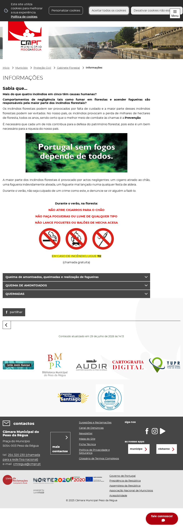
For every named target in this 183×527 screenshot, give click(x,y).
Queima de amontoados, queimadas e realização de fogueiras (52, 277)
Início (6, 68)
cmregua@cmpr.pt (27, 464)
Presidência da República (125, 481)
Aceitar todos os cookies (109, 10)
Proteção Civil (42, 68)
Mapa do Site (87, 439)
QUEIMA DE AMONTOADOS (26, 285)
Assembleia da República (124, 486)
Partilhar (16, 312)
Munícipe (136, 449)
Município (21, 68)
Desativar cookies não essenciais (157, 10)
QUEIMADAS (15, 293)
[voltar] (7, 325)
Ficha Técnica (87, 444)
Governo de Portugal (122, 476)
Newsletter (86, 433)
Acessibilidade (118, 495)
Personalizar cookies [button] (65, 10)
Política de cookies (24, 16)
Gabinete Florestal (68, 68)
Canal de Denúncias (91, 428)
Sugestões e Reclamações (95, 422)
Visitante (164, 449)
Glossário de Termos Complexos (99, 458)
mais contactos (60, 449)
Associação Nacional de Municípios (131, 490)
